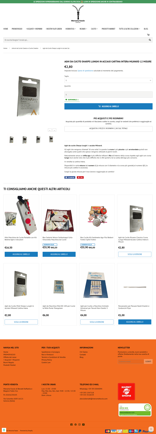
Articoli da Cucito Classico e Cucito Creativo (25, 48)
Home (5, 28)
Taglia (66, 76)
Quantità (67, 86)
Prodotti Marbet (108, 28)
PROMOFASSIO (17, 28)
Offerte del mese (9, 357)
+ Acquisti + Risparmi (34, 28)
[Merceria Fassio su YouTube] (83, 425)
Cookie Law (46, 362)
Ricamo (83, 28)
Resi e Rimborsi (48, 354)
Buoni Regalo (8, 362)
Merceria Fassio (13, 431)
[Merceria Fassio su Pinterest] (75, 425)
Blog (146, 28)
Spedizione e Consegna (51, 352)
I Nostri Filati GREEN (54, 28)
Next (54, 130)
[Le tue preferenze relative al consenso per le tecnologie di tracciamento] (4, 430)
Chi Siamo (84, 352)
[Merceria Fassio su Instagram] (79, 425)
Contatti (83, 354)
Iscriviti (148, 361)
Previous (49, 130)
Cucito (94, 28)
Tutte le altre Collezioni (129, 28)
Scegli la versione (135, 254)
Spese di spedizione (85, 70)
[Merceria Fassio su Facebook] (71, 425)
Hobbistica (70, 28)
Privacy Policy (47, 360)
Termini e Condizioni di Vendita (54, 357)
